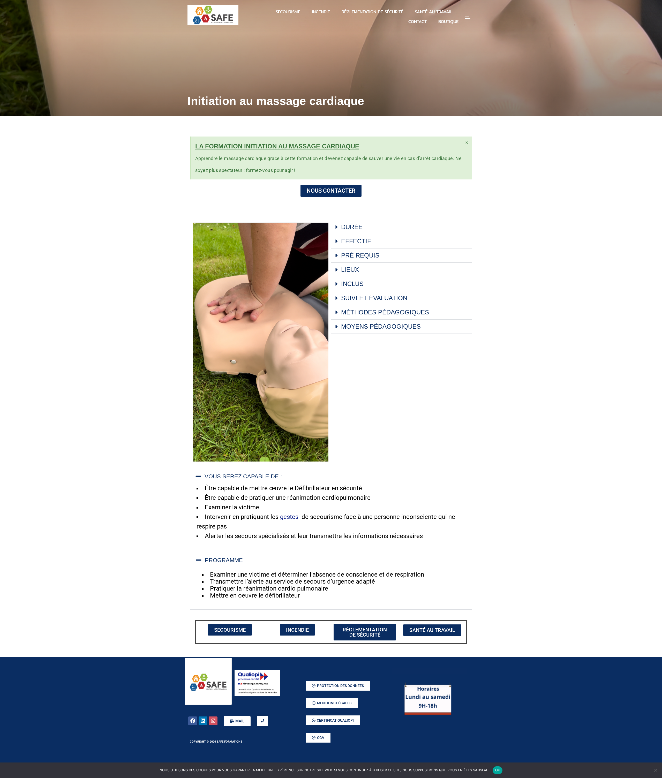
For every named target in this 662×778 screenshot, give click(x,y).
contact (417, 21)
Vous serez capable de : (243, 476)
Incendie (321, 12)
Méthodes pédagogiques (385, 312)
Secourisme (288, 12)
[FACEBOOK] (192, 720)
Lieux (350, 269)
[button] (401, 227)
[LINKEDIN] (203, 720)
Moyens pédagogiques (381, 326)
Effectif (356, 241)
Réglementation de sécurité (372, 12)
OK (497, 770)
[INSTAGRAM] (213, 720)
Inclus (352, 283)
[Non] (655, 770)
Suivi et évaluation (374, 297)
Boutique (448, 21)
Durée (352, 226)
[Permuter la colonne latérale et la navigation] (469, 16)
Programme (224, 560)
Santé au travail (434, 12)
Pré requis (360, 255)
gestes (290, 516)
